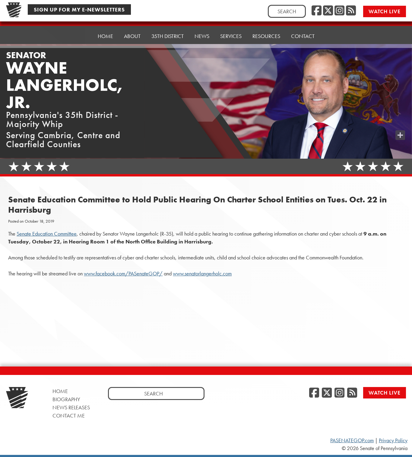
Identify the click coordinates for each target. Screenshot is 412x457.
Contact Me (68, 415)
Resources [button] (266, 36)
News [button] (202, 36)
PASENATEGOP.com (352, 440)
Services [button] (231, 36)
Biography (66, 399)
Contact (303, 36)
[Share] (400, 135)
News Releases (71, 407)
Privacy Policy (393, 440)
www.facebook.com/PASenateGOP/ (123, 273)
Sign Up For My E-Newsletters (79, 9)
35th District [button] (167, 36)
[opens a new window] (400, 123)
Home (105, 36)
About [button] (132, 36)
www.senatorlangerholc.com (202, 273)
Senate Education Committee (47, 233)
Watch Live (385, 11)
